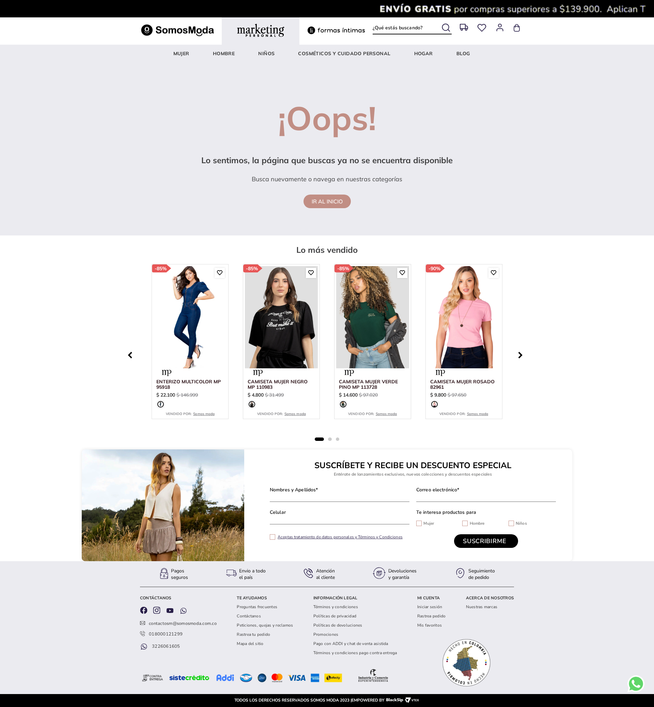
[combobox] (412, 27)
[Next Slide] (522, 354)
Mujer (428, 523)
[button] (160, 404)
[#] (481, 27)
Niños (521, 523)
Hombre (477, 523)
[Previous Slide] (132, 354)
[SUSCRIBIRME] (486, 541)
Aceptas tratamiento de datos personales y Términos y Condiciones (340, 537)
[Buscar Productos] (447, 26)
